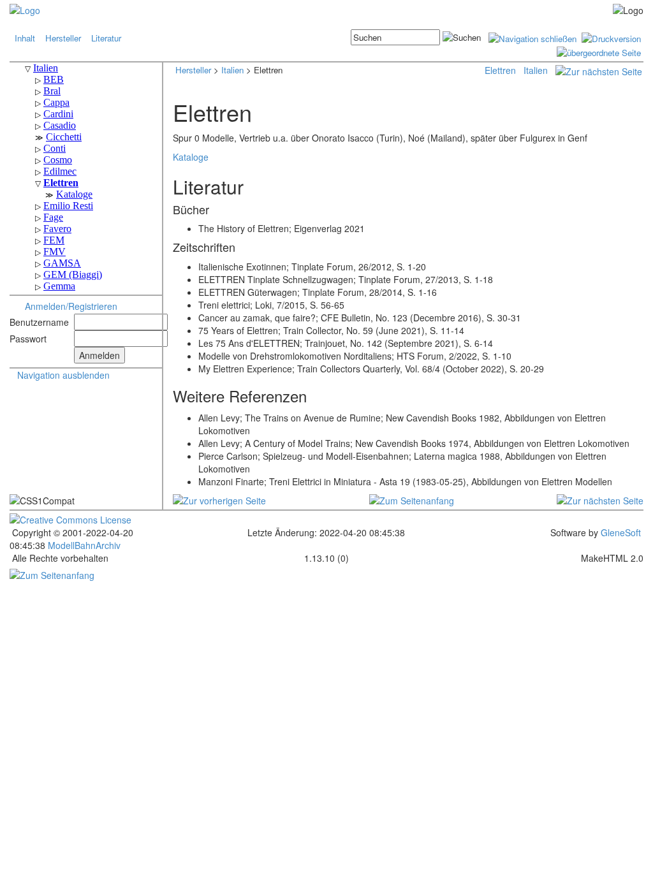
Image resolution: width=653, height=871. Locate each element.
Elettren (500, 70)
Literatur (106, 38)
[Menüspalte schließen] (532, 37)
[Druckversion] (611, 37)
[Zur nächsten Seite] (598, 70)
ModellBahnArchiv (83, 545)
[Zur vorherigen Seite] (219, 499)
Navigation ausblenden (63, 375)
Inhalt (25, 38)
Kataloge (191, 156)
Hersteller (63, 38)
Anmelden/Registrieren (71, 306)
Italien (232, 70)
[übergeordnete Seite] (599, 51)
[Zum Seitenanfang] (411, 499)
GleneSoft (621, 532)
